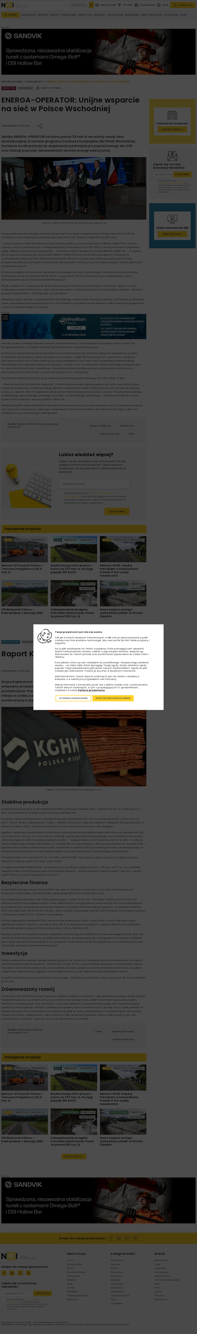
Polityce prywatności (91, 690)
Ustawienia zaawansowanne (73, 698)
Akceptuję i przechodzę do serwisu (113, 698)
